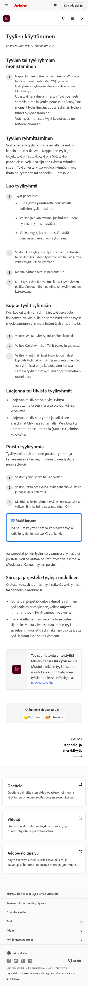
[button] (55, 5)
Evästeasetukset (30, 973)
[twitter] (23, 961)
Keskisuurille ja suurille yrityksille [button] (27, 903)
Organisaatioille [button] (16, 912)
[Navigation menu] (6, 5)
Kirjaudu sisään (73, 5)
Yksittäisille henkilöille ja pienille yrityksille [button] (32, 894)
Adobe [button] (11, 930)
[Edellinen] (24, 751)
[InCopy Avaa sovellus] (83, 18)
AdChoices (15, 979)
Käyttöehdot (13, 973)
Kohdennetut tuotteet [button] (20, 939)
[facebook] (9, 961)
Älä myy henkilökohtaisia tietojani (58, 973)
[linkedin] (30, 961)
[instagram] (16, 961)
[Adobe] (20, 5)
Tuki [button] (9, 921)
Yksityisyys (61, 967)
